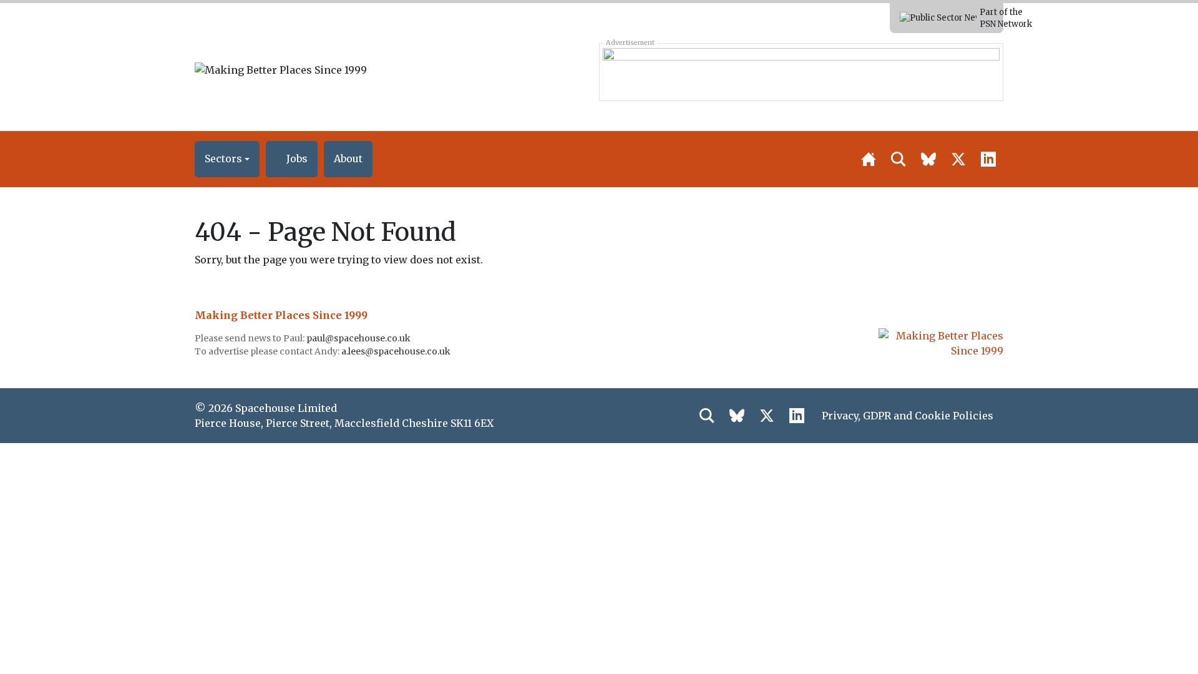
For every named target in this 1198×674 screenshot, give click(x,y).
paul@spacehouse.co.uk (359, 338)
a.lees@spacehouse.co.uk (396, 351)
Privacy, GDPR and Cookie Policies (907, 415)
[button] (227, 159)
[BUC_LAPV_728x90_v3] (801, 72)
